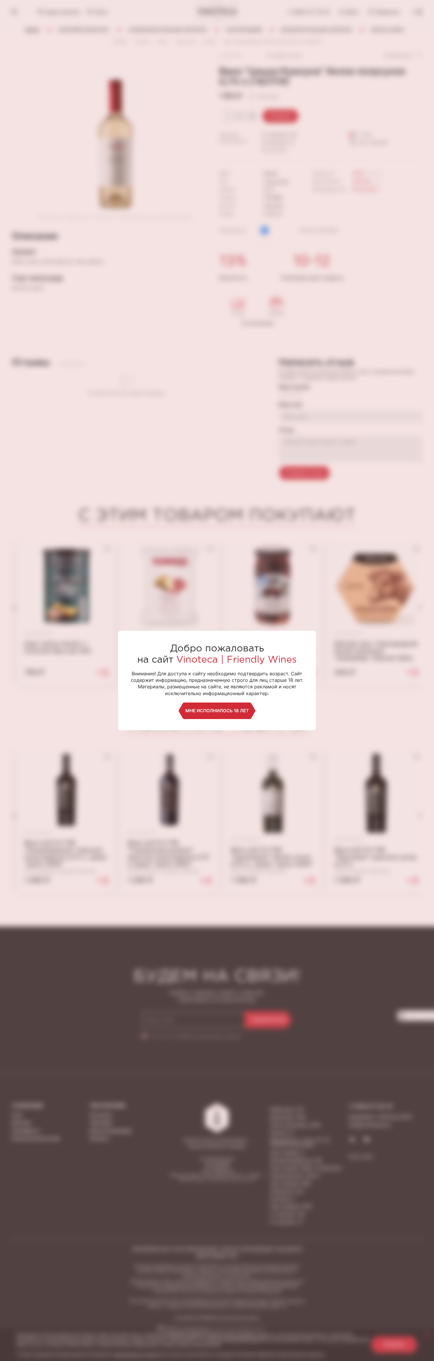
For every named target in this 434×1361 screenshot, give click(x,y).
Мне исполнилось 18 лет (217, 710)
